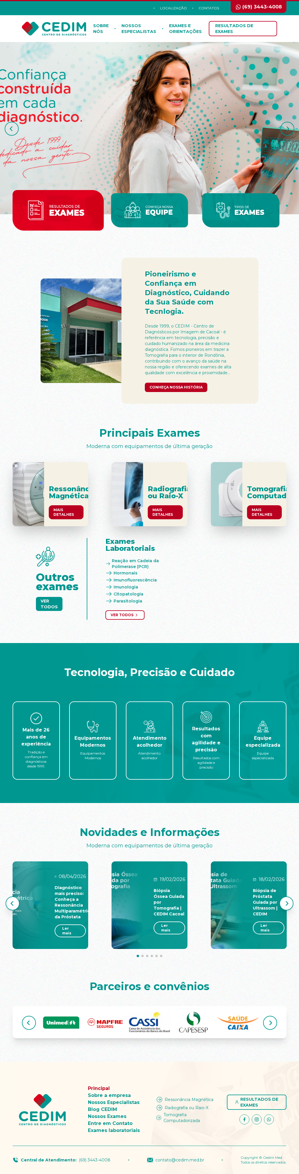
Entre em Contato (110, 1123)
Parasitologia (128, 601)
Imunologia (126, 587)
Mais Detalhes (63, 512)
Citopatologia (128, 594)
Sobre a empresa (109, 1095)
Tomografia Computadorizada (182, 1117)
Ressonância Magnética (189, 1099)
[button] (12, 129)
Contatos (209, 8)
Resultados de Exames (234, 28)
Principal (99, 1088)
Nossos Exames (107, 1116)
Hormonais (126, 573)
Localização (173, 8)
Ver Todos (49, 603)
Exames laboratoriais (114, 1130)
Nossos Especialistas (114, 1102)
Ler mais (66, 930)
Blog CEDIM (102, 1109)
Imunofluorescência (135, 580)
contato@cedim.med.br (179, 1160)
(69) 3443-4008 (94, 1160)
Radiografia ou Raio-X (186, 1107)
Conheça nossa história (176, 387)
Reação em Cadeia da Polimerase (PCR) (135, 563)
